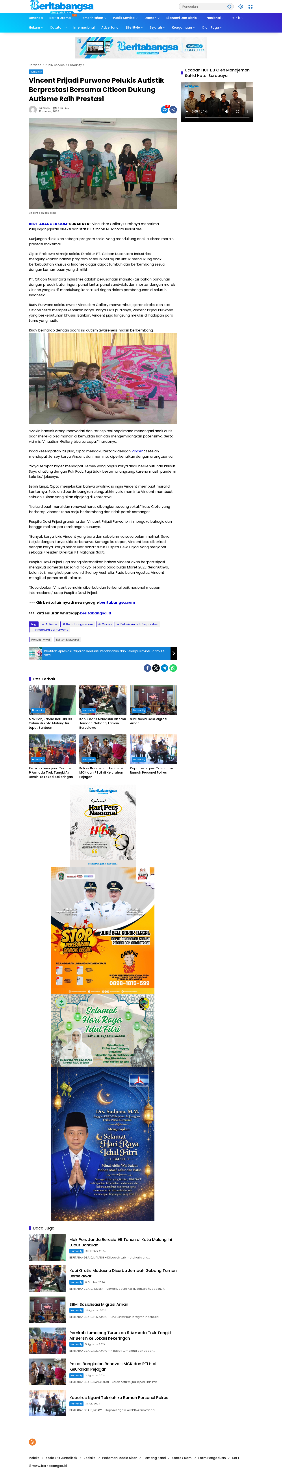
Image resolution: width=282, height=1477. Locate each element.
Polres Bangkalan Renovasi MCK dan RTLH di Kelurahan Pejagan (101, 772)
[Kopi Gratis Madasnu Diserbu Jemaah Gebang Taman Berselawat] (102, 700)
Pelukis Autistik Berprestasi (139, 624)
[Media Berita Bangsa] (62, 6)
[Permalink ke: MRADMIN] (34, 110)
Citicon (107, 624)
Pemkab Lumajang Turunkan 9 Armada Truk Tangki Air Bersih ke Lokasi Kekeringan (51, 772)
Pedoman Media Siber (119, 1458)
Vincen (137, 451)
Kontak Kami (182, 1458)
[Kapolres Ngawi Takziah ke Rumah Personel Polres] (153, 749)
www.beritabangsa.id (49, 1466)
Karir (235, 1458)
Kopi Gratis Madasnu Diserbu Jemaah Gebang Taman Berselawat (102, 723)
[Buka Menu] (250, 6)
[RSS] (32, 1442)
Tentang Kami (154, 1458)
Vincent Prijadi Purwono (52, 630)
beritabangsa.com (117, 602)
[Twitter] (156, 668)
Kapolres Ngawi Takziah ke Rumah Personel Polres (151, 770)
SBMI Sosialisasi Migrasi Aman (148, 721)
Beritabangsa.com (79, 624)
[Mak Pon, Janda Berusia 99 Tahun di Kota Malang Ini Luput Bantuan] (52, 700)
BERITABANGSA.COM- (49, 223)
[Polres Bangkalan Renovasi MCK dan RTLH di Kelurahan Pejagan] (102, 749)
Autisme (51, 624)
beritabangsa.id (95, 613)
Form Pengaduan (212, 1458)
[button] (229, 6)
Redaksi (89, 1458)
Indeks (34, 1458)
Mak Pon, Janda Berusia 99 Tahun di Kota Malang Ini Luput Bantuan (50, 723)
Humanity (36, 71)
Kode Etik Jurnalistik (61, 1458)
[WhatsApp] (173, 668)
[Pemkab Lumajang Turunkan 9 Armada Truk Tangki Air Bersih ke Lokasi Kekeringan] (52, 749)
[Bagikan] (173, 109)
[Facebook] (147, 668)
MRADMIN (44, 108)
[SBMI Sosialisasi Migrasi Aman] (153, 700)
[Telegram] (164, 668)
